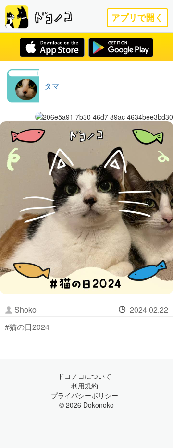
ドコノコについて (84, 376)
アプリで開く (137, 18)
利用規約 (84, 385)
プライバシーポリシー (84, 395)
